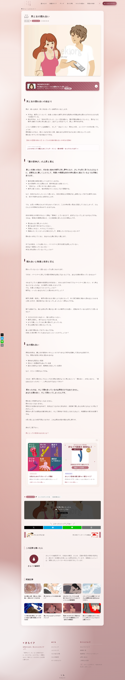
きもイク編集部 (34, 566)
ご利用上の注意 (84, 660)
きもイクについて (85, 647)
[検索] (99, 3)
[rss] (63, 675)
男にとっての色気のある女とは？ (37, 433)
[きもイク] (15, 3)
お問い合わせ (83, 657)
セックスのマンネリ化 (44, 497)
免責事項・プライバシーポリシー (89, 653)
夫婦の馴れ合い (56, 497)
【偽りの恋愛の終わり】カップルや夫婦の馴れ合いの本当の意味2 (48, 140)
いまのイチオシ (110, 3)
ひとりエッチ (55, 647)
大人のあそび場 (55, 653)
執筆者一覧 (83, 650)
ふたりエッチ (36, 21)
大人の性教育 (55, 657)
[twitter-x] (61, 675)
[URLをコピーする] (91, 527)
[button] (33, 527)
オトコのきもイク (56, 660)
